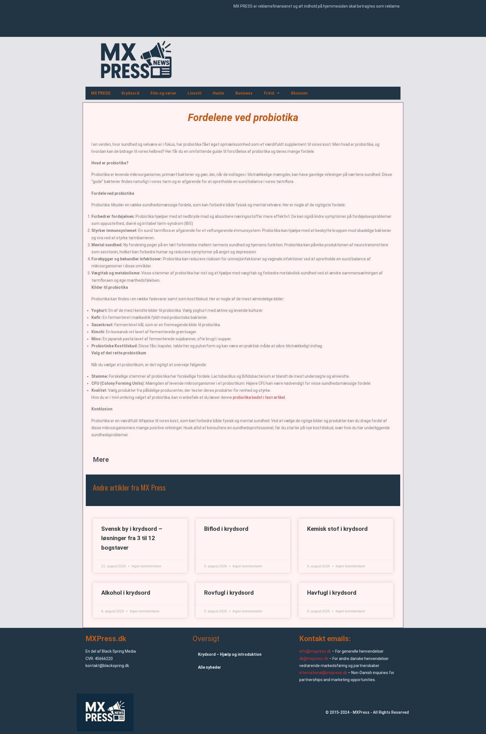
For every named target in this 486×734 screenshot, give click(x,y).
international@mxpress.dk (323, 672)
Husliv (218, 93)
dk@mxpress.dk (313, 658)
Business (244, 93)
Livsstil (194, 93)
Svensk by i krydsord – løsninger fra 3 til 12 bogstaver (131, 538)
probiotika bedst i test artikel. (259, 397)
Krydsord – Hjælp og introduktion (230, 654)
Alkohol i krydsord (125, 592)
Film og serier (163, 93)
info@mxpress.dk (315, 651)
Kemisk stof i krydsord (337, 528)
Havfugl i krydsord (331, 592)
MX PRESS (100, 93)
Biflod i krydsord (226, 528)
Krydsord (130, 93)
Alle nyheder (209, 667)
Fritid (269, 93)
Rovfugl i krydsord (229, 592)
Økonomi (299, 93)
